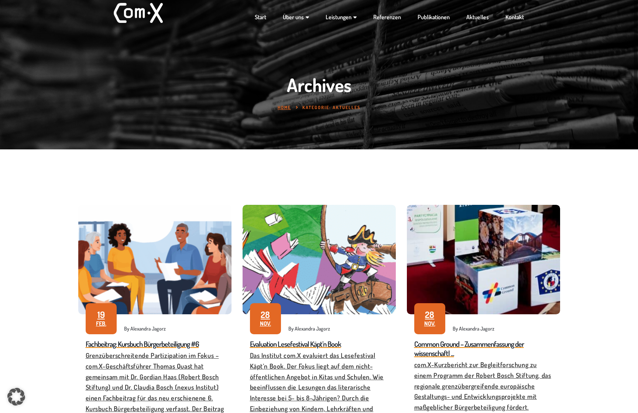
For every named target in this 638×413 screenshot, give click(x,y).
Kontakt (514, 17)
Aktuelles (477, 17)
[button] (16, 396)
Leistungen (338, 17)
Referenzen (387, 17)
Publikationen (434, 17)
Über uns (293, 17)
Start (260, 17)
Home (284, 107)
